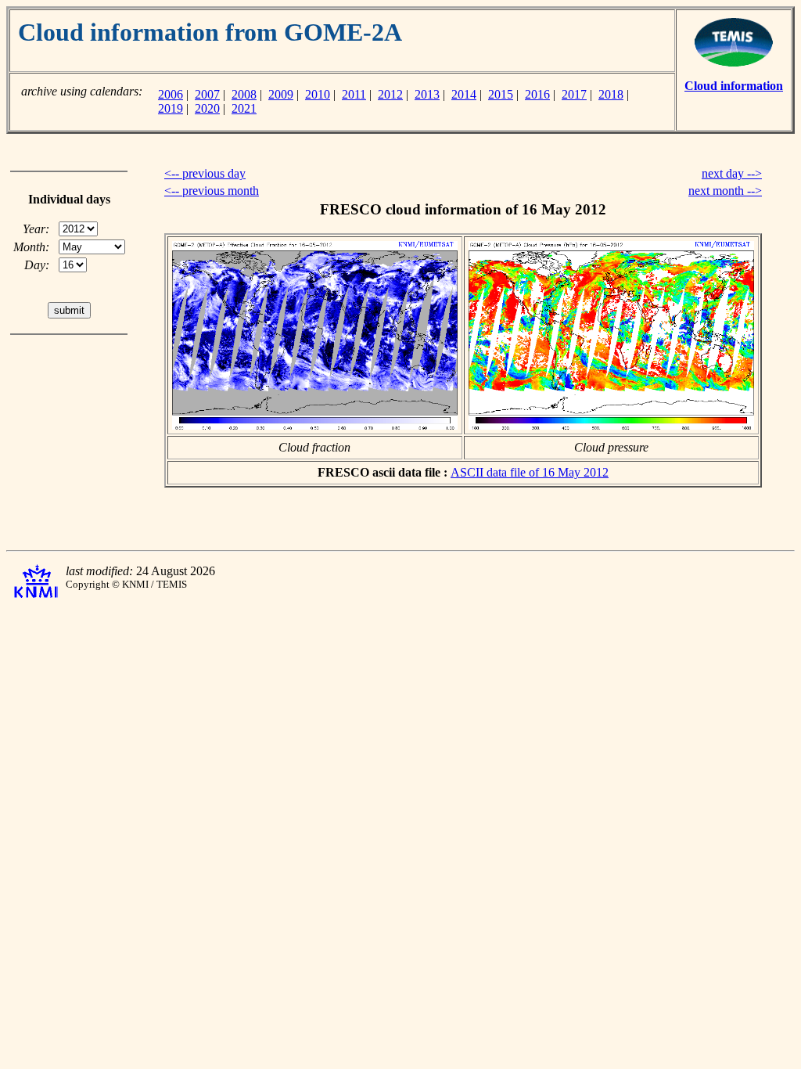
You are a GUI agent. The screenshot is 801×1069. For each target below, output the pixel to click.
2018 (610, 94)
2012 (390, 94)
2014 (463, 94)
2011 (354, 94)
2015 (500, 94)
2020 (207, 108)
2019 (170, 108)
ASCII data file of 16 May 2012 (530, 472)
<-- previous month (211, 190)
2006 (170, 94)
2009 (280, 94)
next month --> (725, 190)
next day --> (732, 173)
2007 (207, 94)
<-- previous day (205, 173)
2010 (317, 94)
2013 (427, 94)
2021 (244, 108)
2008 (244, 94)
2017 (574, 94)
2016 (537, 94)
